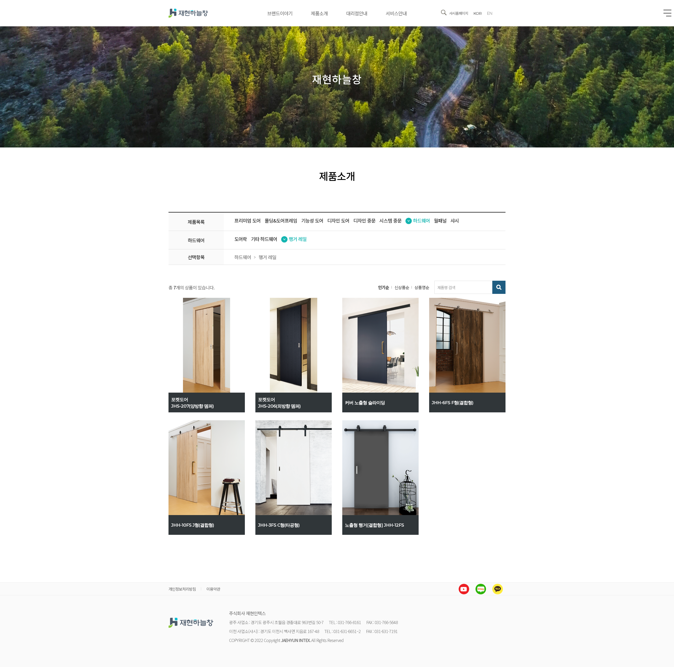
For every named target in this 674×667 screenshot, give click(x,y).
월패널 (440, 220)
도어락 (240, 238)
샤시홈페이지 (458, 13)
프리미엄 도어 (247, 220)
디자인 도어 (338, 220)
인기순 (383, 287)
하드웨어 (421, 220)
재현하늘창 (188, 13)
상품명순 (421, 287)
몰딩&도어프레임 (281, 220)
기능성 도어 (312, 220)
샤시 (454, 220)
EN (489, 13)
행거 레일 (298, 238)
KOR (477, 13)
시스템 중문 (390, 220)
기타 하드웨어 (264, 238)
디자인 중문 (364, 220)
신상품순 (401, 287)
